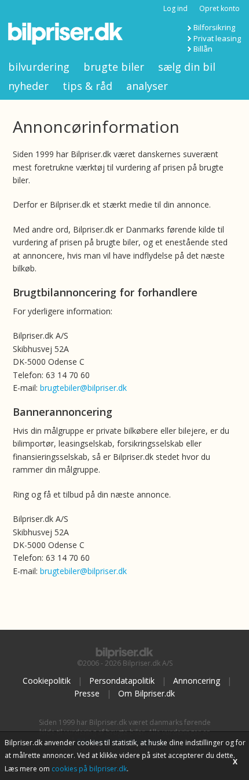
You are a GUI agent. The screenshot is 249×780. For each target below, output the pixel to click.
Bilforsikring (214, 27)
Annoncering (196, 680)
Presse (87, 693)
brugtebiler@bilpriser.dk (83, 387)
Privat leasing (217, 38)
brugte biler (113, 67)
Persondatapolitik (122, 680)
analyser (147, 86)
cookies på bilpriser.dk (89, 769)
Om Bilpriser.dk (146, 693)
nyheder (28, 86)
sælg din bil (186, 67)
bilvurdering (38, 67)
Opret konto (219, 8)
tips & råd (87, 86)
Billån (203, 48)
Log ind (175, 8)
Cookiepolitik (47, 680)
